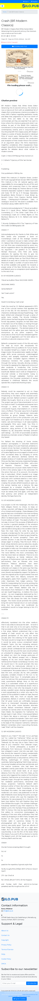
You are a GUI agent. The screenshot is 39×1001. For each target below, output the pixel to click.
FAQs (3, 954)
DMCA (3, 964)
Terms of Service (7, 949)
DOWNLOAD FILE (20, 46)
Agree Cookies (20, 999)
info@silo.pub (8, 911)
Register (35, 1)
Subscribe (32, 983)
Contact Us (5, 935)
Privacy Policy (6, 945)
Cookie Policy (6, 959)
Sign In (27, 1)
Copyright (5, 940)
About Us (4, 930)
